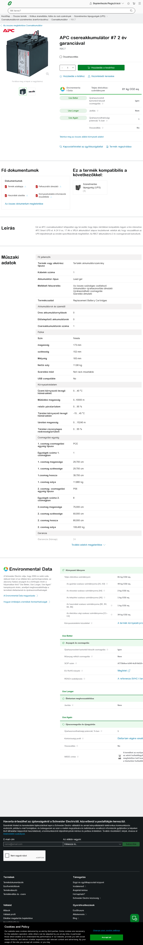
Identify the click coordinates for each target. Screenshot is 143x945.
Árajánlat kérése (80, 890)
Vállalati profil (9, 914)
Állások (6, 910)
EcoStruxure (78, 910)
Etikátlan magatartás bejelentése (18, 918)
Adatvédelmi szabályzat (14, 834)
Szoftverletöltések (11, 886)
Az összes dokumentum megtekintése (24, 203)
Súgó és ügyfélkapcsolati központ (88, 882)
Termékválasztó (10, 890)
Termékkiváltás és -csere (14, 894)
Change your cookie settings (106, 930)
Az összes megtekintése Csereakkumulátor (22, 25)
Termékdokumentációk (13, 882)
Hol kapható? (79, 894)
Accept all (106, 937)
